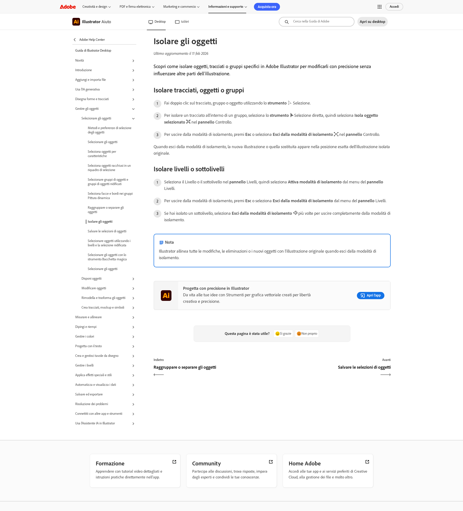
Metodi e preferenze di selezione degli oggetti (109, 130)
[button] (379, 7)
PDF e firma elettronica (135, 7)
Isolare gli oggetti (100, 222)
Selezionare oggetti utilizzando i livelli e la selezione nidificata (109, 243)
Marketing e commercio (179, 7)
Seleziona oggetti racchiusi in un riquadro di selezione (109, 168)
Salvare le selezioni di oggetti (107, 231)
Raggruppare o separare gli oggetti (106, 210)
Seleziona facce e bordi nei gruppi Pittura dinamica (110, 196)
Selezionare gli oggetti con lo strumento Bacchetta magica (107, 257)
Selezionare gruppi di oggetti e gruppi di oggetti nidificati (108, 182)
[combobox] (316, 22)
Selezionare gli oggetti (102, 142)
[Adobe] (68, 6)
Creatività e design (94, 7)
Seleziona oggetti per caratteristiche (102, 154)
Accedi (394, 7)
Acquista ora (267, 7)
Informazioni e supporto (225, 7)
